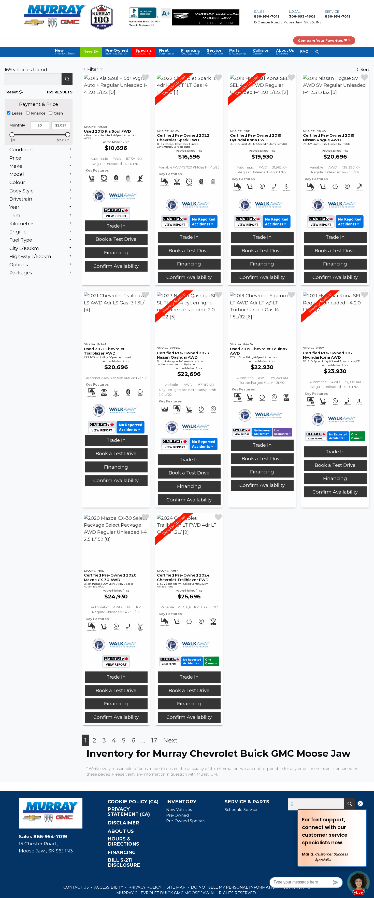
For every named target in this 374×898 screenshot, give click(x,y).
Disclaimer (123, 822)
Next (170, 740)
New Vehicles (179, 809)
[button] (66, 52)
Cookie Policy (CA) (133, 801)
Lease (17, 113)
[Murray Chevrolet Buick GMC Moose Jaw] (54, 17)
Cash (58, 113)
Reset (12, 92)
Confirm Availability (116, 266)
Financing (116, 253)
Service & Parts (247, 801)
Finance (38, 113)
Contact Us (76, 887)
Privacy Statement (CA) (129, 812)
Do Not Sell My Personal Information (235, 887)
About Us (121, 831)
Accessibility (109, 887)
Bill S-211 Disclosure (124, 863)
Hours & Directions (123, 841)
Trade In (116, 226)
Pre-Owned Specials (185, 821)
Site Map (176, 887)
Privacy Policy (145, 887)
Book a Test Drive (116, 239)
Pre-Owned (177, 815)
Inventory (181, 801)
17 (154, 740)
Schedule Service (241, 809)
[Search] (67, 79)
